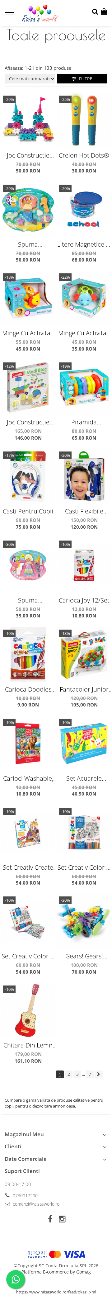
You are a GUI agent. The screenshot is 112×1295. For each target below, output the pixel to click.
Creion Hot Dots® (84, 155)
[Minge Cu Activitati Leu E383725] (28, 298)
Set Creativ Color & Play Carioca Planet (84, 867)
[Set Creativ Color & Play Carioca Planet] (84, 832)
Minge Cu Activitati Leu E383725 (28, 333)
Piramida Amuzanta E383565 (84, 422)
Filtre (84, 79)
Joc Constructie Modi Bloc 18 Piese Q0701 (28, 422)
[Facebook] (49, 1219)
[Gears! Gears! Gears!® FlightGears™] (84, 921)
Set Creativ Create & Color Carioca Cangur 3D (28, 867)
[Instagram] (62, 1219)
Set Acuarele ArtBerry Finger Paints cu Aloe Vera (84, 778)
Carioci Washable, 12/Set (28, 778)
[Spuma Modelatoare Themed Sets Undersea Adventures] (28, 209)
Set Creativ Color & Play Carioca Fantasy (28, 956)
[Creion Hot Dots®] (84, 120)
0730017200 (25, 1195)
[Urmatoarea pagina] (99, 1074)
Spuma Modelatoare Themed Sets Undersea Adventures (28, 244)
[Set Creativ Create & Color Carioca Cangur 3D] (28, 832)
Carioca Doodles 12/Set (28, 689)
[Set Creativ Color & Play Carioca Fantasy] (28, 921)
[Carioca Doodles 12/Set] (28, 654)
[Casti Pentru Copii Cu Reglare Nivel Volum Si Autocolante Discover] (28, 476)
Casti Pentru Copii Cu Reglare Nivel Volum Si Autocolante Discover (28, 511)
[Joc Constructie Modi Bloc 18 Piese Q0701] (28, 387)
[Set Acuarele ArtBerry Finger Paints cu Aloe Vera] (84, 743)
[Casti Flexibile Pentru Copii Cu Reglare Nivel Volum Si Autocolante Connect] (84, 476)
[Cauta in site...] (95, 11)
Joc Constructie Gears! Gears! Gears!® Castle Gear (28, 155)
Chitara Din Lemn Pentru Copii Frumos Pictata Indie (28, 1045)
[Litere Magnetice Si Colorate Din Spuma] (84, 209)
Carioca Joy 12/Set (84, 600)
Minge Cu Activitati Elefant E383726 (84, 333)
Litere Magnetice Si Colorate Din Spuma (84, 244)
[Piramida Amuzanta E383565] (84, 387)
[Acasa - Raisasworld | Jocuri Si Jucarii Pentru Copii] (40, 13)
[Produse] (10, 14)
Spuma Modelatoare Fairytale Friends (28, 600)
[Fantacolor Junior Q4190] (84, 654)
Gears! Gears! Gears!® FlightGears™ (84, 956)
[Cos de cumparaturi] (104, 11)
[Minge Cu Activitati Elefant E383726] (84, 298)
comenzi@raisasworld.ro (35, 1204)
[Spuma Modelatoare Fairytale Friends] (28, 565)
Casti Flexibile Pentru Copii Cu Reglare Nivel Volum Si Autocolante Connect (84, 511)
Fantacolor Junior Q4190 (84, 689)
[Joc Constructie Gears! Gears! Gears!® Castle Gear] (28, 120)
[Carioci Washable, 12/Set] (28, 743)
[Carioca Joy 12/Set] (84, 565)
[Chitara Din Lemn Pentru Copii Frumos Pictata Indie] (28, 1010)
